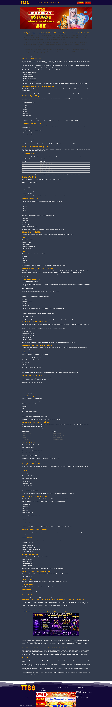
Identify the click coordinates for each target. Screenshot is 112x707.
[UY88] (56, 694)
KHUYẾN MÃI (51, 2)
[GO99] (56, 699)
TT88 (37, 2)
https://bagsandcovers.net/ (47, 56)
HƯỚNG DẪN (45, 2)
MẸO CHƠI (57, 2)
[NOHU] (56, 704)
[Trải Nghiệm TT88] (27, 2)
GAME (40, 2)
